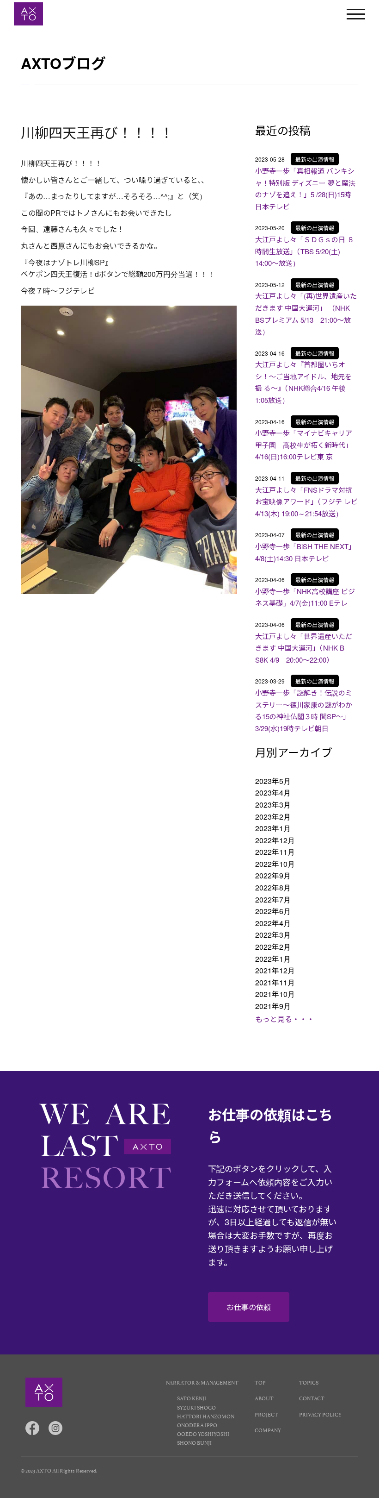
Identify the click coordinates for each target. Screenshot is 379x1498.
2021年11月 (275, 982)
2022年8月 (273, 887)
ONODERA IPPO (197, 1425)
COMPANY (268, 1430)
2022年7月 (273, 899)
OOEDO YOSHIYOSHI (203, 1433)
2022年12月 (275, 840)
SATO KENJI (191, 1398)
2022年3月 (273, 934)
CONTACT (311, 1398)
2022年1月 (273, 958)
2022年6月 (273, 911)
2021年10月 (275, 994)
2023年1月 (273, 828)
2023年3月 (273, 804)
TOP (260, 1382)
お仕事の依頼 (248, 1307)
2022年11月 (275, 851)
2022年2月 (273, 946)
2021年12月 (275, 970)
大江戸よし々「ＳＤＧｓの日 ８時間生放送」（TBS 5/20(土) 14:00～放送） (304, 251)
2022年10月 (275, 864)
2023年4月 (273, 792)
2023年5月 (273, 781)
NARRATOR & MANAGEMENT (202, 1382)
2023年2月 (273, 816)
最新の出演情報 (314, 159)
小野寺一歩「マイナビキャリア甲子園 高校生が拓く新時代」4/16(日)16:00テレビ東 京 (303, 444)
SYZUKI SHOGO (196, 1407)
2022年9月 (273, 875)
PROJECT (266, 1414)
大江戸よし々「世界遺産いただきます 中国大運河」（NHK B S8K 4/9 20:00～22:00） (303, 647)
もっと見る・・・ (284, 1019)
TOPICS (308, 1382)
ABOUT (264, 1398)
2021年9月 (273, 1006)
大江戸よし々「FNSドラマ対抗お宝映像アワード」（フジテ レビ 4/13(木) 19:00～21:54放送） (306, 501)
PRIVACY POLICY (320, 1414)
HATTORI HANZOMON (205, 1416)
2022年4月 (273, 923)
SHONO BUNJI (194, 1442)
